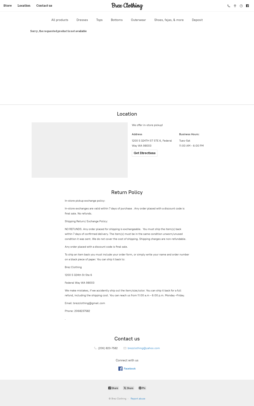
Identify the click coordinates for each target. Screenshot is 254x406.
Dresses (82, 20)
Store (7, 6)
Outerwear (138, 20)
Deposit (197, 20)
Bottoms (117, 20)
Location (24, 6)
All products (59, 20)
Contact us (44, 6)
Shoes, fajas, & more (169, 20)
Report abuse (138, 398)
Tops (99, 20)
